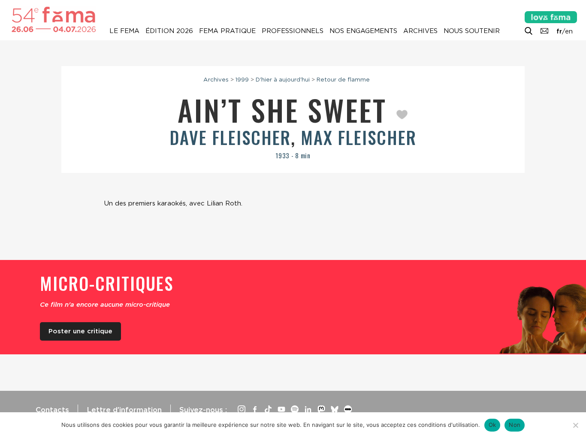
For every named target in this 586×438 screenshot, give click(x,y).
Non (514, 424)
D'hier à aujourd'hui (283, 79)
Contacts (52, 409)
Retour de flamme (343, 79)
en (569, 31)
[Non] (575, 425)
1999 (242, 79)
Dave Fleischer (230, 137)
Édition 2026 (169, 31)
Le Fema (124, 31)
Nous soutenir (472, 31)
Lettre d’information (124, 409)
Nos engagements (363, 31)
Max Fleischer (359, 137)
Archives (420, 31)
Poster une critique (80, 331)
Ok (492, 424)
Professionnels (292, 31)
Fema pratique (227, 31)
